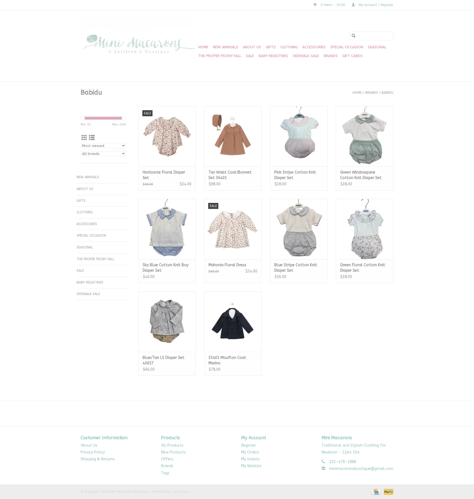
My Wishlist (251, 466)
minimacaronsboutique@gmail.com (361, 468)
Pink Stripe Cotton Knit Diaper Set (295, 175)
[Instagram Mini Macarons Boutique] (242, 413)
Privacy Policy (93, 452)
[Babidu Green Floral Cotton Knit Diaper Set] (364, 229)
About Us (252, 47)
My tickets (250, 459)
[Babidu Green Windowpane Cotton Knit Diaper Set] (364, 136)
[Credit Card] (375, 492)
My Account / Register (375, 5)
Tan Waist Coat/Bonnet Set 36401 (230, 175)
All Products (172, 445)
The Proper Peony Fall (219, 56)
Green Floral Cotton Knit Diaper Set (362, 268)
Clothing (289, 47)
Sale (250, 56)
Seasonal (377, 47)
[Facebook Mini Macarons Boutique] (232, 413)
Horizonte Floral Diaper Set (164, 175)
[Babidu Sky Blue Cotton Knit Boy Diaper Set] (167, 229)
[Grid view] (84, 138)
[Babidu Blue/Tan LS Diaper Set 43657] (167, 321)
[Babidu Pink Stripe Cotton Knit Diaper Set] (299, 136)
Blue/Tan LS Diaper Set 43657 (163, 360)
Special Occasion (346, 47)
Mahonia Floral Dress (227, 265)
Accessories (314, 47)
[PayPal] (387, 492)
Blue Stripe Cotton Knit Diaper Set (295, 268)
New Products (173, 452)
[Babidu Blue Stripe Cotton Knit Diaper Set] (299, 229)
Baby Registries (273, 56)
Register (248, 445)
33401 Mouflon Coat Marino (227, 360)
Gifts (271, 47)
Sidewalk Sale (306, 56)
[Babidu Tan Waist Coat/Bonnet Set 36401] (233, 136)
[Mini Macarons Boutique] (138, 45)
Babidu (387, 93)
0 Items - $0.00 (333, 5)
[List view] (92, 138)
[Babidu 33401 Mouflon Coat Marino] (233, 321)
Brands (331, 56)
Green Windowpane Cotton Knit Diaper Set (361, 175)
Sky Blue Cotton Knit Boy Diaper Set (165, 268)
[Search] (353, 36)
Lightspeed (180, 492)
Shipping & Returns (98, 459)
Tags (165, 473)
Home (203, 47)
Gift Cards (352, 56)
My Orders (250, 452)
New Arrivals (225, 47)
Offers (167, 459)
